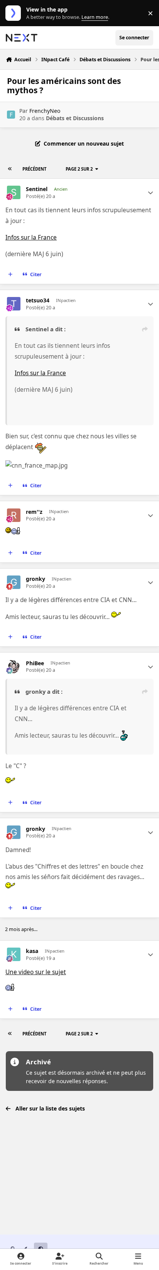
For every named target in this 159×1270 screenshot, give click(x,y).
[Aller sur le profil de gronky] (13, 582)
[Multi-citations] (10, 274)
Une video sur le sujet (35, 972)
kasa (32, 951)
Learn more (15, 13)
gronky (35, 578)
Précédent (34, 169)
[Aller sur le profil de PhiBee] (13, 666)
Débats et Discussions (75, 118)
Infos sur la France (31, 237)
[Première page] (10, 169)
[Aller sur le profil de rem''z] (13, 515)
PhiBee (35, 663)
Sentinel (36, 189)
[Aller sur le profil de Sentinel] (13, 192)
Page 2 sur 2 (79, 169)
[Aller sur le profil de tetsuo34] (13, 303)
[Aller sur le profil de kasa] (13, 954)
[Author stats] (150, 193)
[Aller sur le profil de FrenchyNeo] (11, 115)
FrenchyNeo (44, 110)
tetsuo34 (37, 300)
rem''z (34, 511)
